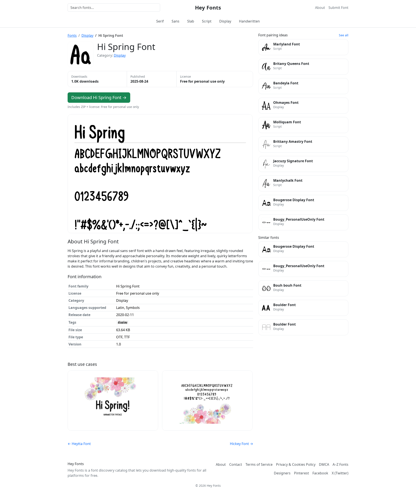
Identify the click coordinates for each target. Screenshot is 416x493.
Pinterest (301, 473)
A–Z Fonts (340, 464)
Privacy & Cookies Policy (295, 464)
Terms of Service (259, 464)
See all (343, 35)
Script (206, 21)
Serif (160, 21)
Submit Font (338, 7)
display (122, 322)
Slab (190, 21)
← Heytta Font (79, 443)
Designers (282, 473)
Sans (175, 21)
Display (225, 21)
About (320, 7)
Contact (235, 464)
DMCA (324, 464)
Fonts (72, 35)
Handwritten (249, 21)
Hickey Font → (241, 443)
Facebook (320, 473)
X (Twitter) (340, 473)
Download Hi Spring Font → (99, 97)
